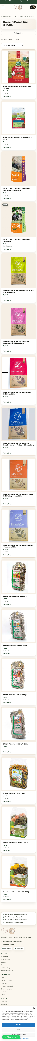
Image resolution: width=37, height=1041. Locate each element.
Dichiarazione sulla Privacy (22, 1038)
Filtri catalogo (18, 33)
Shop (2, 965)
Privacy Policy (5, 968)
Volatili (3, 994)
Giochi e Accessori (7, 989)
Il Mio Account (5, 959)
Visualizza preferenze (18, 1034)
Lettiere (3, 992)
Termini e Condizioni (7, 970)
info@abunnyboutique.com (12, 941)
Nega (18, 1029)
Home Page (4, 956)
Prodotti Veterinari (7, 986)
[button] (34, 1008)
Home (3, 16)
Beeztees (4, 1004)
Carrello (3, 962)
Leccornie (4, 983)
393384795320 (8, 944)
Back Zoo (4, 1002)
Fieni (2, 978)
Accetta (18, 1025)
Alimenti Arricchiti (11, 16)
